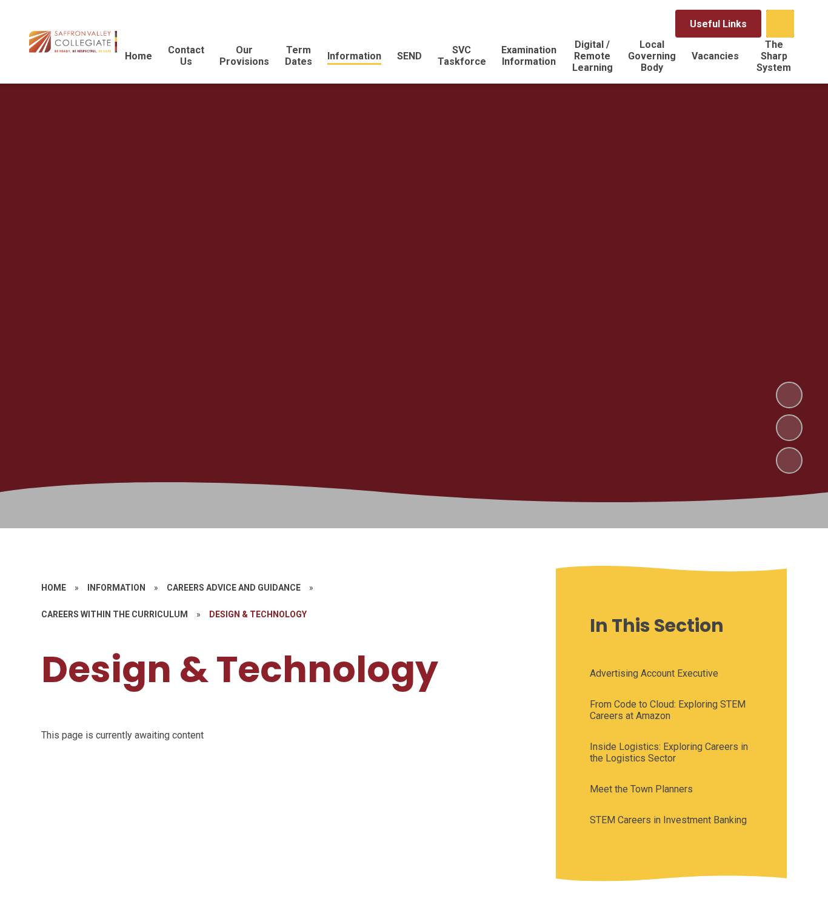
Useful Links (718, 24)
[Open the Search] (780, 24)
